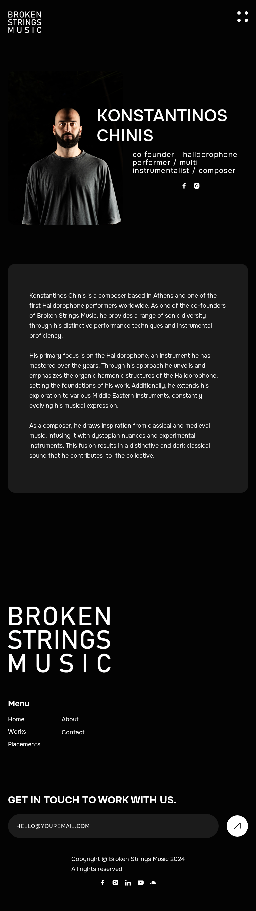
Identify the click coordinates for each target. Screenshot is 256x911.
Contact (73, 732)
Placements (24, 744)
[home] (24, 22)
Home (16, 719)
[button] (242, 16)
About (70, 719)
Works (17, 731)
